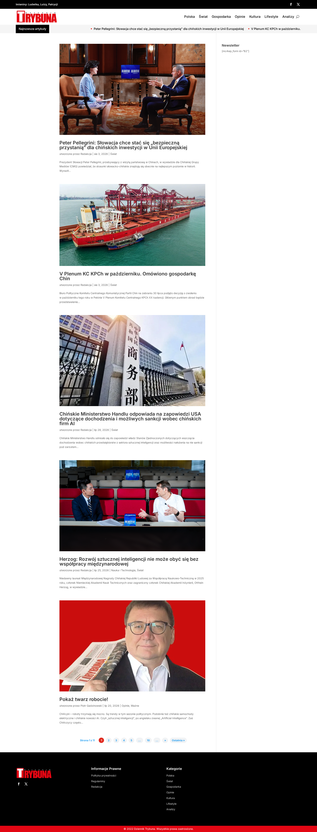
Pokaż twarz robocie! (83, 699)
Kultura (254, 17)
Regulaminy (98, 781)
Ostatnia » (178, 740)
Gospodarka (221, 17)
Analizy (288, 17)
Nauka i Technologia (123, 570)
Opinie (240, 17)
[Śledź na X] (298, 4)
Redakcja (86, 153)
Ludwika (33, 4)
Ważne (135, 705)
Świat (203, 17)
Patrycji (53, 4)
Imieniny (21, 4)
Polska (189, 17)
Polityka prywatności (103, 775)
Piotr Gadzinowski (91, 705)
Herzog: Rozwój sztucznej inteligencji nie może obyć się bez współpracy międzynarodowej (128, 561)
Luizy (43, 4)
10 (148, 740)
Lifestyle (271, 17)
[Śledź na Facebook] (291, 4)
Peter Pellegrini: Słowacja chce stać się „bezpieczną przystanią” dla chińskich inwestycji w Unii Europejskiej (110, 29)
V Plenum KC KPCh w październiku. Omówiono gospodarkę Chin (238, 29)
